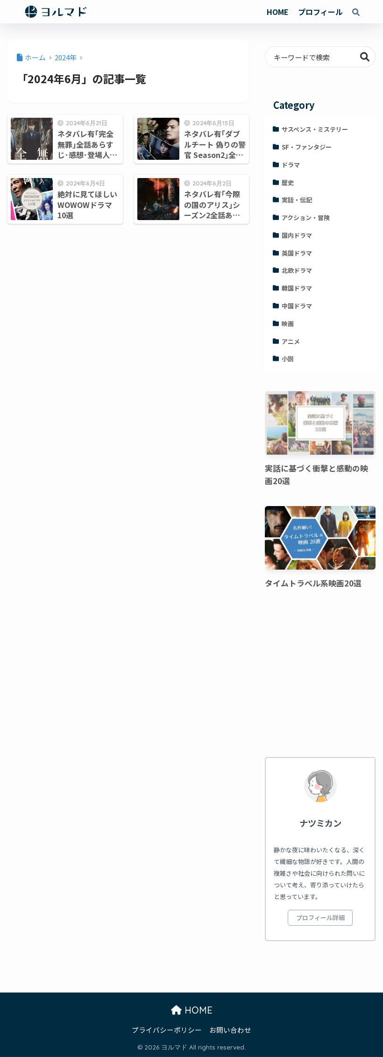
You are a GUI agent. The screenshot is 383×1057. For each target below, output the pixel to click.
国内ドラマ (297, 235)
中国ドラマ (297, 305)
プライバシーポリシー (167, 1030)
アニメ (291, 341)
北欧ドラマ (297, 270)
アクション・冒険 (306, 217)
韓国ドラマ (297, 288)
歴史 (288, 182)
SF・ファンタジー (307, 147)
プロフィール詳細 (320, 917)
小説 (288, 358)
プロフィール (320, 11)
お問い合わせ (230, 1030)
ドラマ (291, 164)
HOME (278, 11)
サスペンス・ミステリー (315, 129)
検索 (365, 56)
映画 (288, 323)
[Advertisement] (320, 674)
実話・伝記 (297, 199)
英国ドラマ (297, 253)
